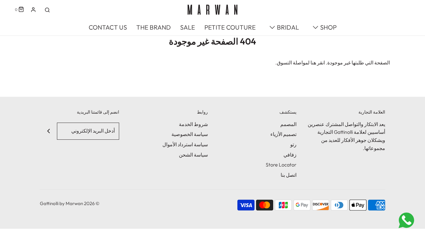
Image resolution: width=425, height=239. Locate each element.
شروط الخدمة (193, 124)
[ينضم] (48, 131)
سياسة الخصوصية (189, 134)
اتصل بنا (289, 175)
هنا (313, 62)
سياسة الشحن (193, 155)
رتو (293, 144)
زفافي (290, 155)
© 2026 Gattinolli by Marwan (70, 203)
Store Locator (281, 165)
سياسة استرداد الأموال (185, 144)
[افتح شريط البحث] (47, 9)
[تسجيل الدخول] (33, 9)
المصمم (288, 124)
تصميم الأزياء (283, 134)
